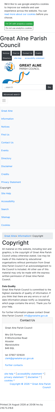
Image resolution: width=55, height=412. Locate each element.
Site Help (6, 193)
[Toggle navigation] (4, 100)
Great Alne (7, 110)
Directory (7, 58)
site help (9, 373)
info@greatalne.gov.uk (36, 315)
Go (49, 87)
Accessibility (8, 201)
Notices (6, 53)
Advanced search (12, 94)
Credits (5, 174)
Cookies (5, 225)
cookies (9, 380)
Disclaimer (6, 166)
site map (17, 58)
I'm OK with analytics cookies (19, 23)
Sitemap (5, 217)
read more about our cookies (20, 14)
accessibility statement (34, 58)
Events (38, 53)
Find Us (16, 53)
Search (5, 209)
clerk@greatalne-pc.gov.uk (19, 358)
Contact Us (27, 53)
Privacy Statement (11, 182)
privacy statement (15, 377)
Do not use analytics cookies (19, 28)
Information (7, 118)
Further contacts (14, 365)
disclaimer (34, 377)
